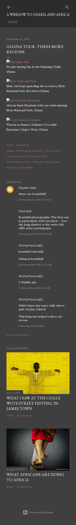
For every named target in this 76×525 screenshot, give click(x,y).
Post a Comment (18, 335)
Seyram (24, 188)
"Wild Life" (38, 161)
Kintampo (12, 167)
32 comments (24, 415)
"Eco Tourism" (52, 150)
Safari (29, 167)
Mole (22, 167)
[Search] (67, 6)
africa (48, 161)
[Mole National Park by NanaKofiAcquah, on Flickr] (21, 81)
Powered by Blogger (41, 512)
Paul (22, 211)
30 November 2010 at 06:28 (35, 233)
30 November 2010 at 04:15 (35, 199)
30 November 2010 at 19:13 (34, 288)
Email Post (22, 145)
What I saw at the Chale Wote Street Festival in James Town (33, 403)
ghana (56, 161)
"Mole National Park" (18, 161)
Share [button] (9, 145)
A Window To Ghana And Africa (38, 14)
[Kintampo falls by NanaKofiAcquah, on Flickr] (17, 62)
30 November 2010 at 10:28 (35, 264)
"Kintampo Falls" (37, 156)
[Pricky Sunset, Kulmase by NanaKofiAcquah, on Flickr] (23, 120)
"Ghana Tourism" (16, 156)
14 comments (24, 486)
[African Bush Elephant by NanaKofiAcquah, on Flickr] (23, 100)
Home (13, 22)
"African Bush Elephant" (29, 150)
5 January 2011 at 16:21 (31, 325)
